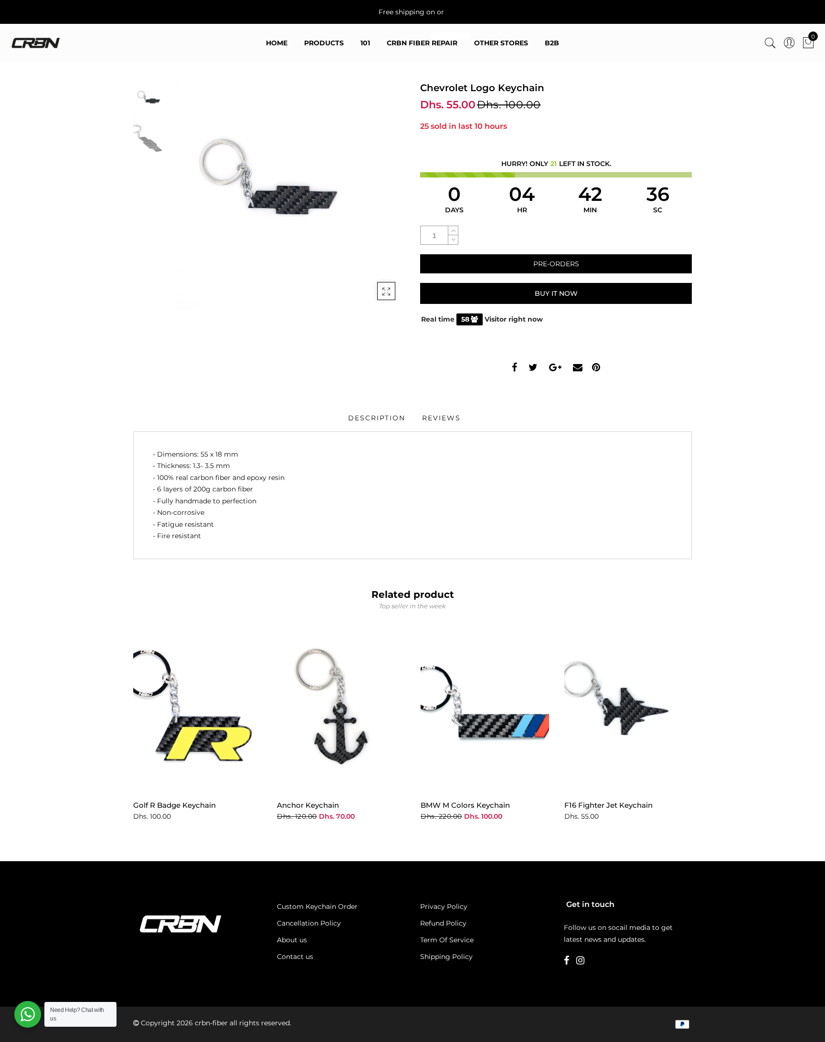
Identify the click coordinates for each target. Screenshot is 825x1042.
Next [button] (381, 195)
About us (292, 940)
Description (376, 418)
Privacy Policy (443, 906)
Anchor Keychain (308, 805)
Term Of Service (447, 940)
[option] (290, 195)
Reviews (441, 418)
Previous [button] (199, 195)
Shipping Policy (446, 956)
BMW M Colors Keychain (465, 805)
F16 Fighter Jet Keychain (608, 805)
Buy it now (556, 293)
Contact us (295, 956)
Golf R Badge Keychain (174, 805)
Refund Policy (443, 923)
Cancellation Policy (309, 923)
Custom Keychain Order (317, 906)
